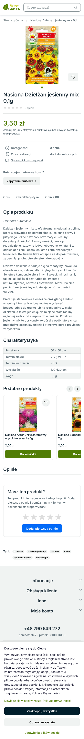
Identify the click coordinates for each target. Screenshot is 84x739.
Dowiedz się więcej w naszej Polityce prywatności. (37, 700)
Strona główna (13, 20)
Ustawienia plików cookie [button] (42, 732)
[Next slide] (77, 389)
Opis (6, 197)
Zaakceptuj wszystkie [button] (42, 711)
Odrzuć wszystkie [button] (42, 722)
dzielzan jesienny (37, 551)
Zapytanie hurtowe (20, 181)
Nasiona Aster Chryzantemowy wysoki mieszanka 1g (25, 436)
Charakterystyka (27, 197)
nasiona (55, 551)
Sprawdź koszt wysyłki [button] (27, 160)
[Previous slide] (69, 389)
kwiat (67, 551)
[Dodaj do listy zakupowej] (73, 77)
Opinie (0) (52, 197)
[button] (18, 107)
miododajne (42, 557)
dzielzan (18, 551)
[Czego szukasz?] (76, 7)
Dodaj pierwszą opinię (42, 528)
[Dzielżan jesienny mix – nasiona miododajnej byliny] (11, 7)
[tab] (42, 87)
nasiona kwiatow (22, 557)
